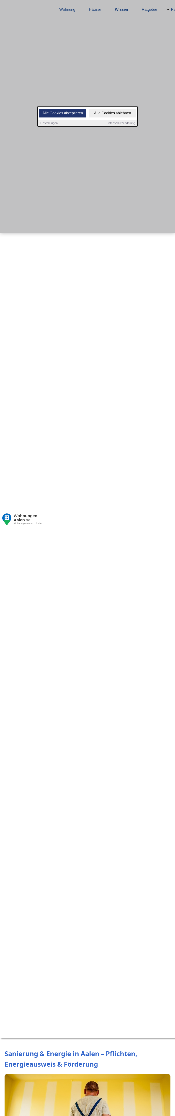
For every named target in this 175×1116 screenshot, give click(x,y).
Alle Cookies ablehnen (112, 113)
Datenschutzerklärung (120, 123)
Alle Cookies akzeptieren (62, 113)
